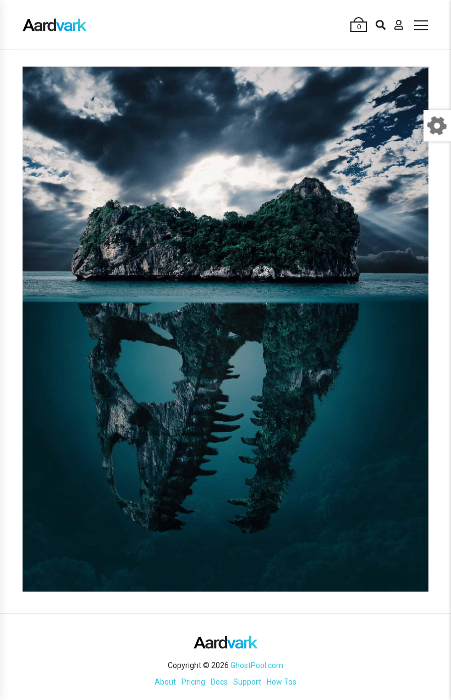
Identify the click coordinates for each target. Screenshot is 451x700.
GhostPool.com (256, 665)
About (165, 682)
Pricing (193, 682)
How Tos (281, 682)
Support (247, 682)
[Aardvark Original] (55, 24)
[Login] (399, 25)
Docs (219, 682)
